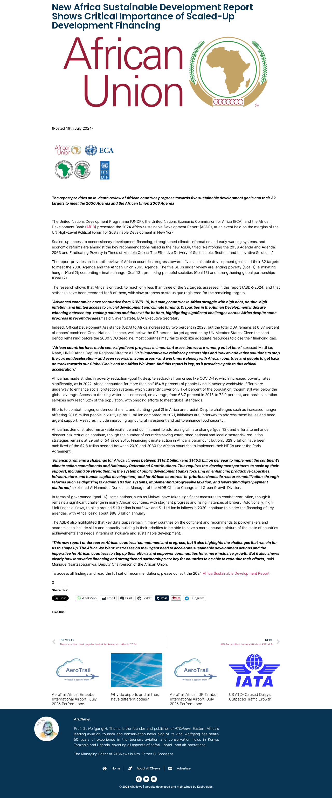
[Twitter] (146, 779)
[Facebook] (139, 779)
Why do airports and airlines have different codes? (135, 697)
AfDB (90, 227)
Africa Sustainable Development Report (236, 573)
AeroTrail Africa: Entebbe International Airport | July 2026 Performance (74, 699)
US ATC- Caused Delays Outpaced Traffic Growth (250, 697)
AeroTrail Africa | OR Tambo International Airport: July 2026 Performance (193, 699)
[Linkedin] (154, 779)
